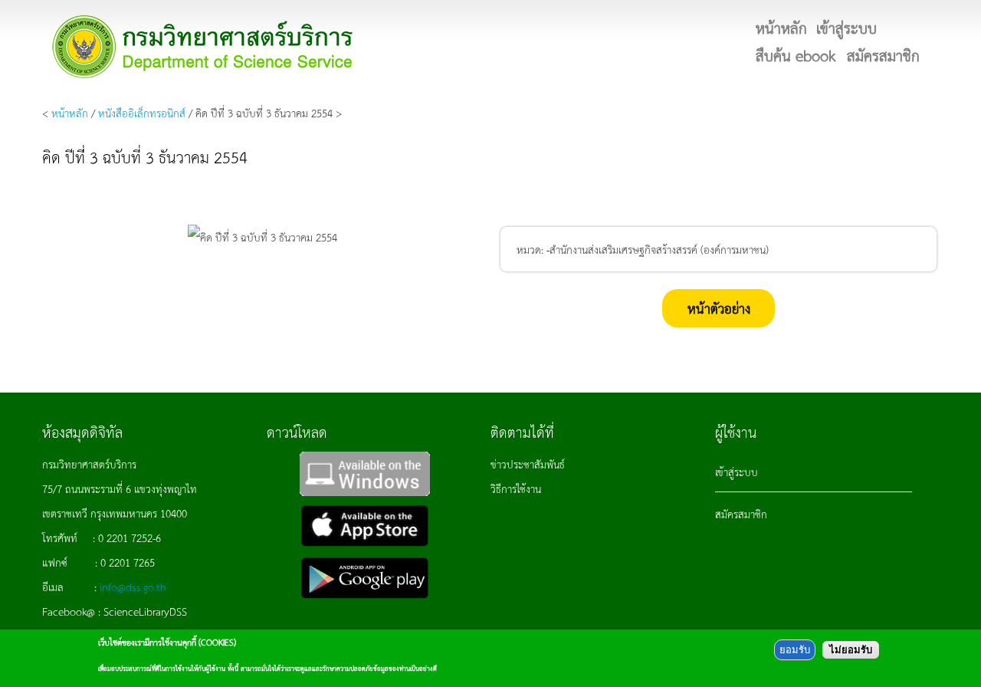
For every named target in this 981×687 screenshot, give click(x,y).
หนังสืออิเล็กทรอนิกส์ (141, 112)
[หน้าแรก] (203, 46)
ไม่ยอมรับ (850, 650)
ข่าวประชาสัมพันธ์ (527, 463)
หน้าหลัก (69, 112)
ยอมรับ (794, 650)
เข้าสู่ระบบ (736, 471)
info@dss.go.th (133, 586)
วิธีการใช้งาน (515, 488)
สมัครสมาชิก (741, 513)
